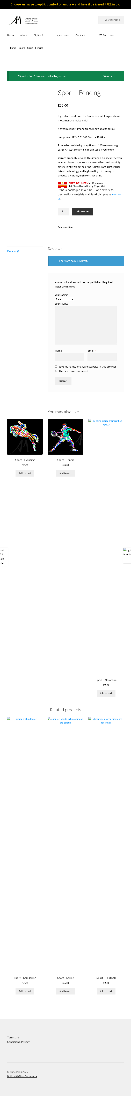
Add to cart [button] (25, 473)
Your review (62, 303)
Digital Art (39, 35)
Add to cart (82, 211)
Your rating (61, 295)
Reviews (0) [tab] (13, 251)
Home (10, 35)
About (23, 35)
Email (92, 350)
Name (59, 350)
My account (63, 35)
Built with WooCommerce (22, 1076)
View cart (109, 76)
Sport (22, 47)
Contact (80, 35)
